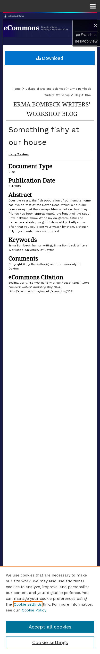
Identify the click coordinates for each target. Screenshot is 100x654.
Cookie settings (28, 604)
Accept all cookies (50, 627)
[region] (50, 610)
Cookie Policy (34, 610)
